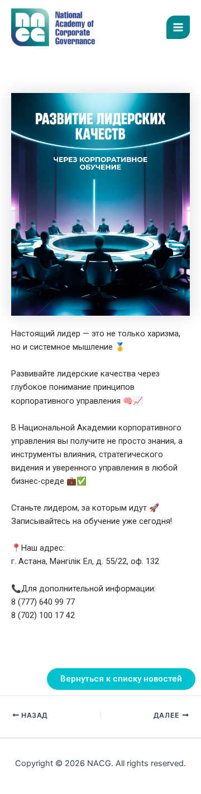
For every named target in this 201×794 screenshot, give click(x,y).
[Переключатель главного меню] (178, 27)
